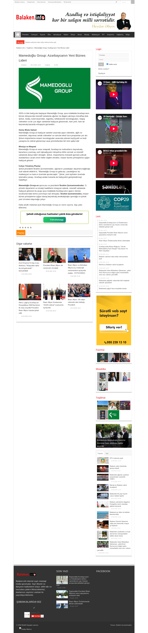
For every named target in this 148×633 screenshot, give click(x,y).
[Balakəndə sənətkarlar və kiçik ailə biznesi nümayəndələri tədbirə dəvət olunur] (103, 535)
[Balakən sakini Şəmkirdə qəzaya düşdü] (103, 468)
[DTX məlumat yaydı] (103, 460)
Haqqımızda (31, 2)
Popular (100, 453)
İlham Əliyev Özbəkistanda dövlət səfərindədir (79, 603)
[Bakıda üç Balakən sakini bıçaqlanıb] (103, 487)
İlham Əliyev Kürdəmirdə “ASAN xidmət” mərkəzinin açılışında (53, 305)
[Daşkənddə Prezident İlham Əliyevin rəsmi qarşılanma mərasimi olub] (62, 594)
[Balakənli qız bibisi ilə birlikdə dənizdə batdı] (103, 515)
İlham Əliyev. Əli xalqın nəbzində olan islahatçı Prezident (76, 302)
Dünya (73, 34)
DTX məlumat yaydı (116, 458)
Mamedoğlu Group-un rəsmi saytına (57, 205)
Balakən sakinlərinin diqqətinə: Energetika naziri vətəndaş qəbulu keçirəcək (120, 504)
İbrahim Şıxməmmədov (124, 625)
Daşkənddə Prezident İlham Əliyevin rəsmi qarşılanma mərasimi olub (79, 593)
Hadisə (66, 34)
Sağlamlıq (120, 34)
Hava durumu (41, 2)
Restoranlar (67, 2)
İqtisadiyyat (57, 34)
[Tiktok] (34, 608)
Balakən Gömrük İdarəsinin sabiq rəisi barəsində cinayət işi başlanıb (119, 523)
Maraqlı (86, 34)
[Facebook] (114, 2)
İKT (103, 34)
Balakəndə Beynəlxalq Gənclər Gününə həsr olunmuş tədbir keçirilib (111, 443)
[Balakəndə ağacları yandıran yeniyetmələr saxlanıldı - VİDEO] (103, 477)
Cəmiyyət (34, 34)
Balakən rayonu (20, 2)
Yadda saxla (112, 64)
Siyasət (42, 34)
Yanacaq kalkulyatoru (54, 2)
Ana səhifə (18, 34)
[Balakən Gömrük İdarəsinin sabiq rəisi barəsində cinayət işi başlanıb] (103, 524)
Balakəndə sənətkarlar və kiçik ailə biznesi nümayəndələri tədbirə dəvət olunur (120, 534)
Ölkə (49, 34)
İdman (80, 34)
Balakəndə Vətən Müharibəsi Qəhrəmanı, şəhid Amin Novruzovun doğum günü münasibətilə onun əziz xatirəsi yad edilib (113, 546)
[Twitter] (116, 2)
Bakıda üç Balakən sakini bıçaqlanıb (36, 42)
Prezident (25, 34)
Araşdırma (110, 34)
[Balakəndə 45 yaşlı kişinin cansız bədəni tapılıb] (103, 496)
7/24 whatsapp (56, 219)
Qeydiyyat (101, 73)
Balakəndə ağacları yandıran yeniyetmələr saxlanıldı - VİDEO (119, 477)
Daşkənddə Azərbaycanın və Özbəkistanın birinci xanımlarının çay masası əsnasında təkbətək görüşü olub (72, 581)
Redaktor (23, 65)
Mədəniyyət (96, 34)
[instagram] (119, 2)
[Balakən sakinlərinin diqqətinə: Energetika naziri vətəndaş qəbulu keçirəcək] (103, 504)
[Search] (132, 2)
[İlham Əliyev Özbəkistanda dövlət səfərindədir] (62, 604)
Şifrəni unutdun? (103, 69)
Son (107, 453)
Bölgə (128, 34)
